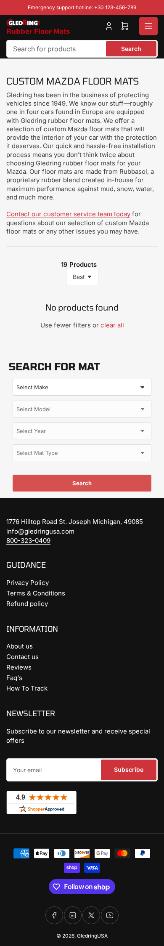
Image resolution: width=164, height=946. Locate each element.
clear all (112, 325)
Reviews (19, 667)
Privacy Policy (27, 583)
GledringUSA (92, 936)
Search (131, 48)
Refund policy (27, 604)
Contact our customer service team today (68, 214)
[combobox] (82, 49)
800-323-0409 (28, 541)
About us (19, 646)
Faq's (14, 678)
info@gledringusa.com (40, 531)
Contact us (22, 657)
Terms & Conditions (35, 593)
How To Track (27, 688)
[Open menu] (148, 26)
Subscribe (128, 769)
